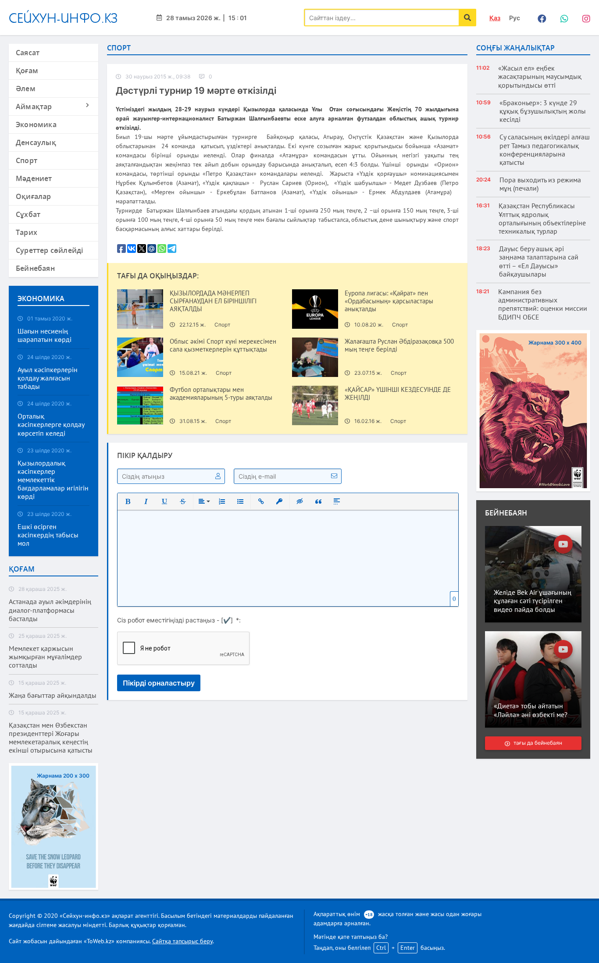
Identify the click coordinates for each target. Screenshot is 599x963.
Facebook (539, 17)
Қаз (494, 17)
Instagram (583, 17)
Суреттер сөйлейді (49, 250)
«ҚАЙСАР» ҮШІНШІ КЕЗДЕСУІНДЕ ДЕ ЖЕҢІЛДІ (398, 394)
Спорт (26, 160)
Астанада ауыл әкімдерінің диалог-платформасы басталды (50, 609)
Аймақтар (34, 106)
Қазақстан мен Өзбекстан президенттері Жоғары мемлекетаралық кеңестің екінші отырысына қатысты (51, 738)
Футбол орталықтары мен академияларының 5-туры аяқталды (221, 394)
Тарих (26, 232)
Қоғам (27, 70)
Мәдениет (34, 178)
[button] (127, 501)
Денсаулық (36, 142)
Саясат (27, 52)
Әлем (26, 88)
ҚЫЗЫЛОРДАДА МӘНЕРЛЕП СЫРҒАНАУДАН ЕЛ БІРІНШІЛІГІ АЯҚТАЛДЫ (213, 301)
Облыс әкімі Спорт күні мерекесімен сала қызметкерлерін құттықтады (223, 345)
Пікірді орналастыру (159, 683)
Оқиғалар (33, 196)
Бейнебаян (35, 268)
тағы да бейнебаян (537, 742)
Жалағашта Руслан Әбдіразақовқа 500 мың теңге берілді (399, 345)
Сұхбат (28, 214)
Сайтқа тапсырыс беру (182, 941)
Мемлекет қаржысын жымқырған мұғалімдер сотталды (45, 656)
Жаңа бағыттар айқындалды (52, 695)
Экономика (36, 124)
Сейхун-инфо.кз (63, 18)
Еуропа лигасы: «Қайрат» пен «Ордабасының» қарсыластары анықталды (389, 301)
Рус (514, 17)
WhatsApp (561, 17)
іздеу (467, 17)
